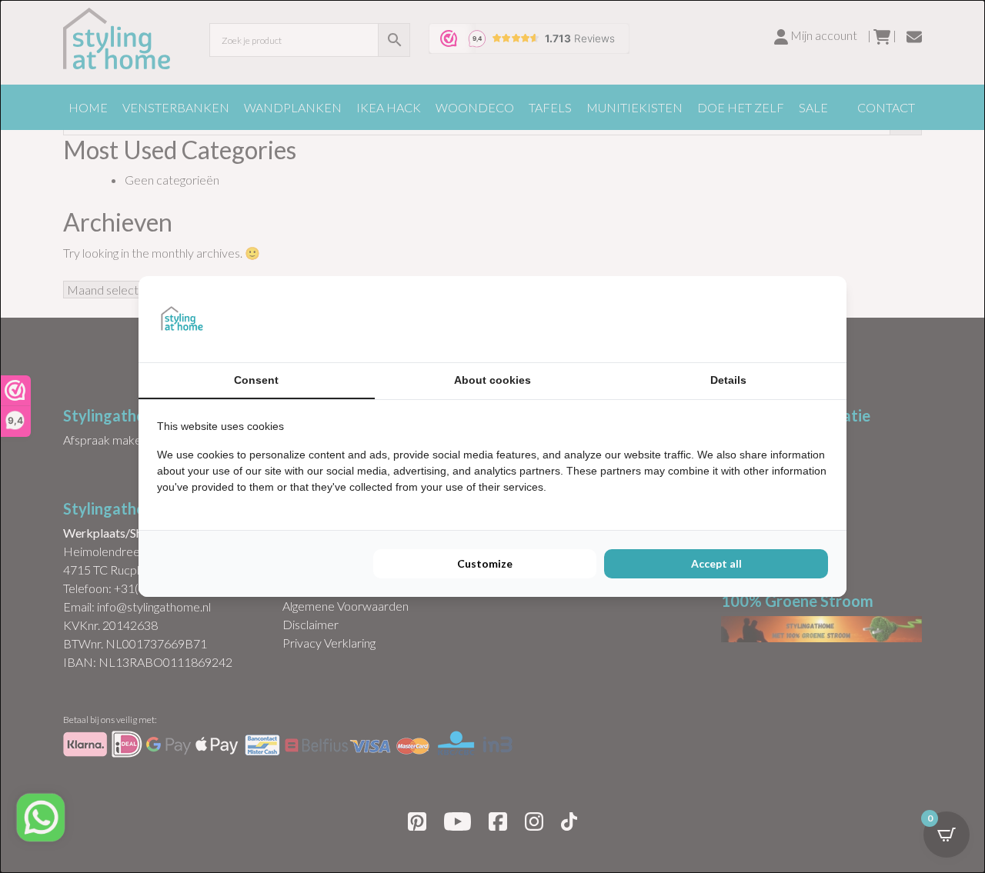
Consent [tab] (256, 380)
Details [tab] (728, 380)
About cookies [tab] (492, 380)
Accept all (716, 563)
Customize (485, 563)
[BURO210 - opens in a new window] (770, 319)
